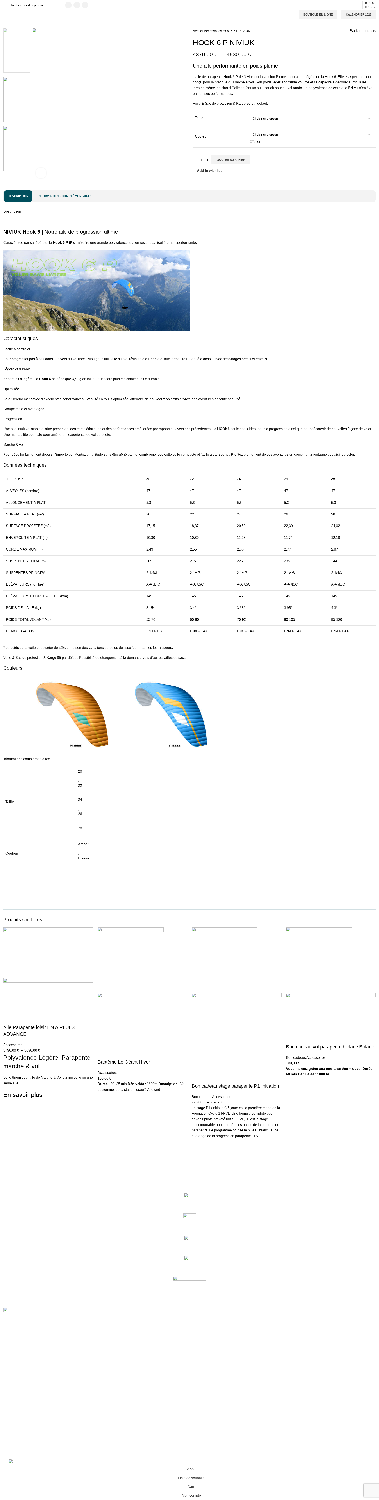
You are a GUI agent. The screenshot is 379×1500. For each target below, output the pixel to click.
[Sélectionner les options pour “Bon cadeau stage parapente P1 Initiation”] (197, 1155)
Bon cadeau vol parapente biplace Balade (330, 1047)
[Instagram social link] (76, 5)
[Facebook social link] (68, 5)
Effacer (254, 141)
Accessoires (213, 31)
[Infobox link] (189, 1201)
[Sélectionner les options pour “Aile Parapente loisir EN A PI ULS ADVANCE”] (8, 1119)
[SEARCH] (56, 5)
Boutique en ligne (318, 14)
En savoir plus (22, 1094)
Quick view (8, 1130)
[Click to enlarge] (41, 173)
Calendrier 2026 (358, 14)
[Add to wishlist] (8, 1108)
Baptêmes (10, 1366)
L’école (8, 1359)
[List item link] (189, 1439)
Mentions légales (15, 1419)
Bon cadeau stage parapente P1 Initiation (235, 1086)
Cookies (8, 1426)
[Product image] (48, 1001)
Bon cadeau (201, 1097)
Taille (199, 118)
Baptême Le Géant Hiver (124, 1062)
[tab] (18, 196)
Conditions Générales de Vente (24, 1411)
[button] (103, 1108)
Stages (8, 1374)
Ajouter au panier (230, 159)
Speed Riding (12, 1381)
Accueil (198, 31)
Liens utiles (13, 1396)
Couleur (201, 136)
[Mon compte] (348, 5)
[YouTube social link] (85, 5)
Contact (8, 1404)
